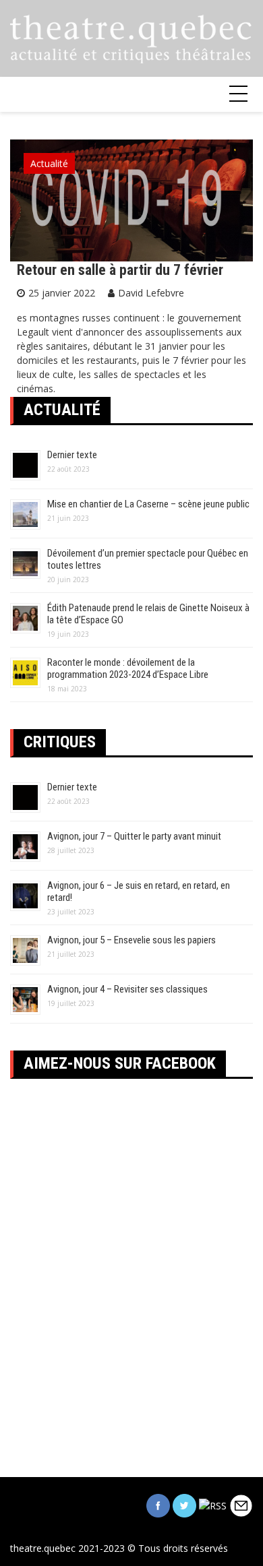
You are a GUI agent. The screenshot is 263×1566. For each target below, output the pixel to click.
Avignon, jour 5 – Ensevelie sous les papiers (131, 940)
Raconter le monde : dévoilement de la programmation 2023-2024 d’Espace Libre (127, 668)
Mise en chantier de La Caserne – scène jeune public (148, 504)
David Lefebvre (151, 292)
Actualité (49, 163)
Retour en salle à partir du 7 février (120, 269)
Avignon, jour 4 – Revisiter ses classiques (127, 989)
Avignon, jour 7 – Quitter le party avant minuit (134, 836)
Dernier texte (72, 455)
